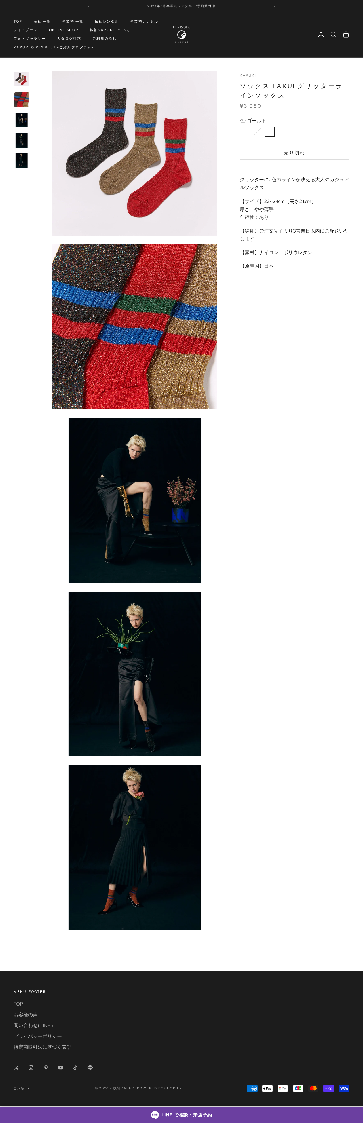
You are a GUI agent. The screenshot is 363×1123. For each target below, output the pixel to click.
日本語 (19, 1088)
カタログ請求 (69, 39)
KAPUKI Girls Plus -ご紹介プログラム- (54, 47)
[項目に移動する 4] (21, 140)
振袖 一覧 (42, 21)
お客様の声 (26, 1015)
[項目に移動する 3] (21, 120)
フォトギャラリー (30, 39)
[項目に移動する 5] (21, 161)
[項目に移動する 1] (21, 79)
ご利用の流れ (104, 39)
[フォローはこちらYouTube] (61, 1068)
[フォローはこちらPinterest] (46, 1068)
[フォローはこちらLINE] (90, 1068)
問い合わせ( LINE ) (33, 1025)
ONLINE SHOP (64, 30)
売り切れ (294, 152)
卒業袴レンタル (144, 21)
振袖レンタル (107, 21)
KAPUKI (248, 75)
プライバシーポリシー (38, 1036)
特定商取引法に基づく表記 (42, 1047)
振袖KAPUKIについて (110, 30)
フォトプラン (26, 30)
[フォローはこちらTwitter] (16, 1068)
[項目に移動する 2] (21, 99)
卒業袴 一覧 (72, 21)
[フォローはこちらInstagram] (31, 1068)
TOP (18, 21)
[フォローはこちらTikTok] (75, 1068)
